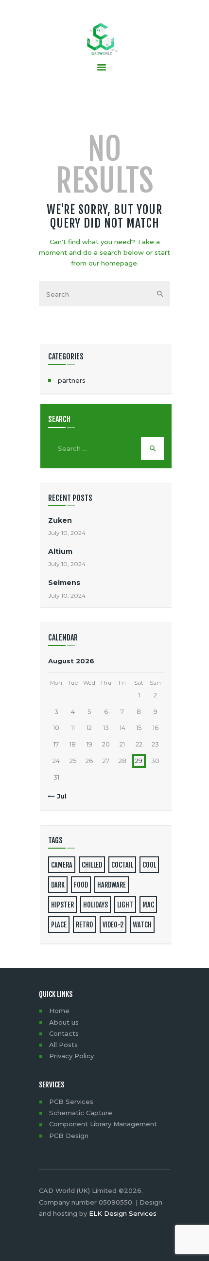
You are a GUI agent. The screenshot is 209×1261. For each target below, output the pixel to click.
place (59, 925)
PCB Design (68, 1135)
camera (61, 865)
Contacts (64, 1033)
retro (84, 925)
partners (72, 380)
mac (148, 905)
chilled (92, 865)
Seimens (64, 582)
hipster (62, 905)
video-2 (113, 925)
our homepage (112, 263)
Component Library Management (103, 1124)
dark (58, 885)
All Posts (63, 1044)
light (125, 905)
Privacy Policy (71, 1056)
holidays (95, 905)
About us (64, 1022)
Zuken (60, 520)
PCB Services (71, 1101)
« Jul (59, 796)
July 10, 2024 (67, 532)
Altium (60, 551)
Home (59, 1010)
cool (149, 865)
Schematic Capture (80, 1113)
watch (142, 925)
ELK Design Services (123, 1213)
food (81, 885)
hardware (111, 885)
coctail (122, 865)
